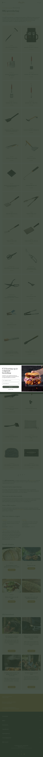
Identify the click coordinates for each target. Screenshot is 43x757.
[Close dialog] (41, 366)
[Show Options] (18, 383)
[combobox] (10, 383)
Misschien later (10, 389)
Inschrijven (11, 386)
